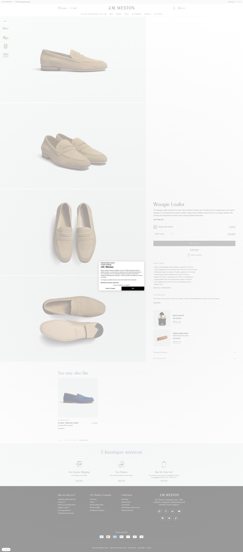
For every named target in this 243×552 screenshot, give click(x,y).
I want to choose (110, 288)
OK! (133, 288)
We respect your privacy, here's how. (110, 282)
